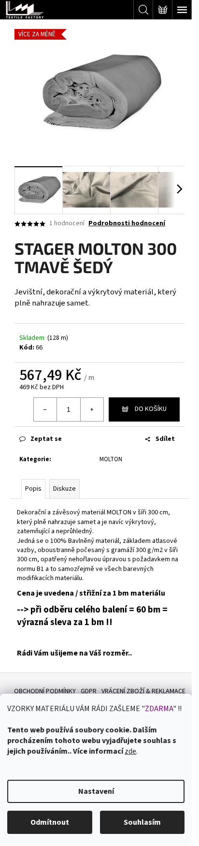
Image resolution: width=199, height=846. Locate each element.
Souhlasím (142, 822)
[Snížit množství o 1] (45, 409)
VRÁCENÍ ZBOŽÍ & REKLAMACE (143, 691)
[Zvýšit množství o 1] (91, 409)
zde (130, 751)
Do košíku (151, 409)
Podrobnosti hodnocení (126, 223)
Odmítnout (49, 822)
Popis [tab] (33, 489)
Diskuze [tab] (64, 489)
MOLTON (111, 459)
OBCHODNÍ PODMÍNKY (45, 691)
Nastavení (96, 791)
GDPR (89, 691)
